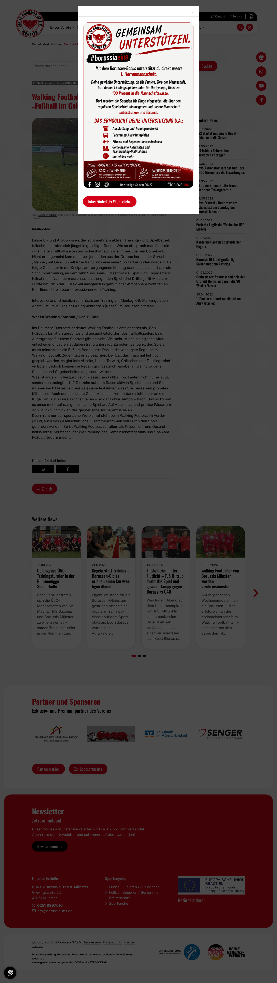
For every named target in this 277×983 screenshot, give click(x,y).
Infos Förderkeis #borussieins (109, 201)
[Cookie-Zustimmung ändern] (10, 973)
